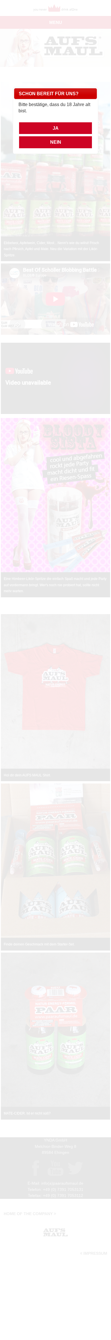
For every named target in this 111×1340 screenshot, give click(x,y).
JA (56, 128)
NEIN (55, 142)
